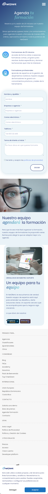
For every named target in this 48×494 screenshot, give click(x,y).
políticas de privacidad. (33, 160)
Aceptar (35, 490)
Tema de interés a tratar (14, 140)
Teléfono (8, 129)
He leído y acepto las (24, 160)
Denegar (13, 490)
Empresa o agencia (12, 106)
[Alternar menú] (44, 4)
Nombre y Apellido (11, 94)
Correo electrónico (12, 117)
